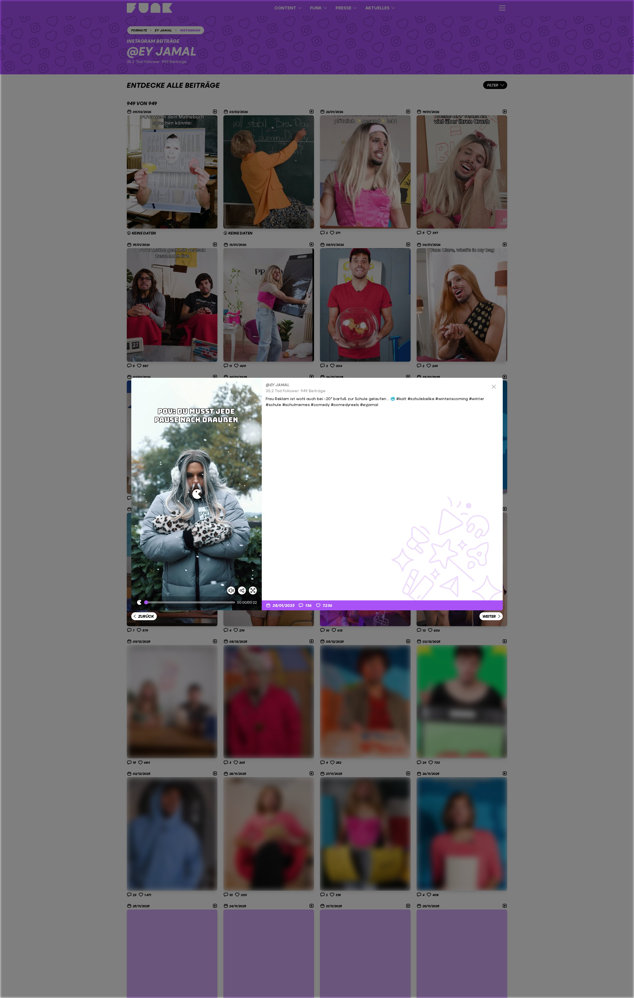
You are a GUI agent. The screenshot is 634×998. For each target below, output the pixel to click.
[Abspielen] (197, 494)
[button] (196, 494)
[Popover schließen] (494, 387)
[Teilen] (242, 590)
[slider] (190, 602)
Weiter (489, 616)
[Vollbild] (253, 590)
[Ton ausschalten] (231, 590)
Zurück (146, 616)
